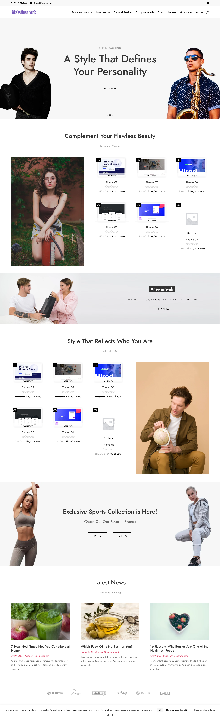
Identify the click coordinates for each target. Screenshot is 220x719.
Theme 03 (192, 240)
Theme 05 (112, 227)
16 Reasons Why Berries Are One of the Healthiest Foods (179, 648)
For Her (97, 535)
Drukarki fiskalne (123, 12)
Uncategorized (42, 656)
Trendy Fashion (110, 48)
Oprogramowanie (145, 12)
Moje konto (186, 12)
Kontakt (172, 12)
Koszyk (199, 12)
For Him (122, 535)
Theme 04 (152, 227)
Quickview (111, 175)
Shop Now (110, 88)
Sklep (161, 12)
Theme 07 (152, 182)
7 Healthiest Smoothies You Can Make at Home (40, 648)
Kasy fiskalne (103, 12)
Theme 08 (111, 182)
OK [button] (160, 710)
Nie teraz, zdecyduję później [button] (178, 710)
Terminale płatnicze (82, 12)
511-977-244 (20, 3)
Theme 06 (192, 182)
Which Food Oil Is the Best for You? (107, 646)
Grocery (29, 656)
